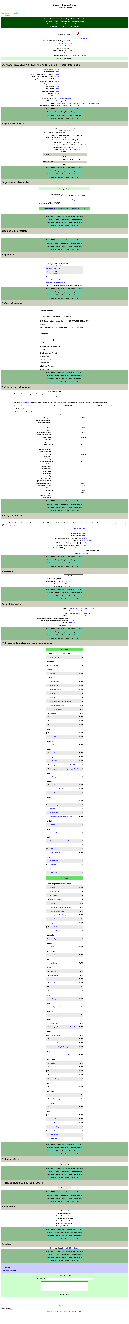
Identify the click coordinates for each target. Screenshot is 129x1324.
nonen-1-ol (53, 864)
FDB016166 (72, 623)
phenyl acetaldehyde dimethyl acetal (61, 816)
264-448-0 (67, 41)
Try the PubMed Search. (70, 1248)
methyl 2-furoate (55, 793)
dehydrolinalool (55, 657)
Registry (84, 543)
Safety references (78, 21)
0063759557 (85, 553)
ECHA (44, 41)
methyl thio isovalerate (57, 1015)
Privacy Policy (78, 1311)
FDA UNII (60, 43)
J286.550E (67, 46)
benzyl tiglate (54, 665)
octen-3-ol (53, 721)
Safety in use (65, 21)
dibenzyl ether (54, 681)
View (83, 528)
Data (83, 548)
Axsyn (48, 260)
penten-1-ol (53, 927)
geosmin (52, 693)
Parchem (49, 277)
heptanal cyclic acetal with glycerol (61, 701)
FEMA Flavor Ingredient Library (106, 405)
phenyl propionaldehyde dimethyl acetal (62, 765)
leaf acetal (53, 808)
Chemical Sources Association (56, 282)
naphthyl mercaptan (56, 1099)
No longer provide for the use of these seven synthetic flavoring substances (77, 103)
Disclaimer (71, 1311)
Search (76, 26)
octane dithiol (54, 987)
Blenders (64, 24)
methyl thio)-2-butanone (57, 1095)
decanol (52, 753)
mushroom (68, 200)
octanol (52, 717)
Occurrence (79, 24)
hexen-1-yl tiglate (55, 805)
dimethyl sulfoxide (55, 1007)
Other (57, 24)
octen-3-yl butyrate (55, 852)
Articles (62, 26)
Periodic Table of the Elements (77, 616)
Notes (69, 26)
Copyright (49, 1311)
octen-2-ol (53, 845)
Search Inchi (68, 579)
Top (78, 118)
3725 (56, 101)
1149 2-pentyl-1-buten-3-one (63, 98)
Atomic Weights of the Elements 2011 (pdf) (81, 608)
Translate (17, 1310)
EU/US (52, 19)
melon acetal (54, 812)
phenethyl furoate (55, 833)
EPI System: (77, 528)
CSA (81, 285)
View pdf (12, 526)
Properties (60, 19)
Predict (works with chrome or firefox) (75, 55)
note (3, 642)
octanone (52, 824)
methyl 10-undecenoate (57, 737)
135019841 (68, 586)
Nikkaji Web (59, 46)
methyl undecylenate (56, 709)
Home (46, 19)
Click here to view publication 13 (23, 411)
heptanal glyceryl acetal (57, 705)
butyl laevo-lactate (55, 745)
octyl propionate (55, 777)
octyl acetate (53, 761)
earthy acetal (54, 801)
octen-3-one (53, 725)
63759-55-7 (85, 538)
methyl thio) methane (56, 919)
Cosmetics (81, 19)
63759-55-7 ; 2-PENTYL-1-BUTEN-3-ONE (67, 105)
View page (5, 526)
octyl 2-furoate (54, 1134)
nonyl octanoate (55, 757)
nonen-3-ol (53, 713)
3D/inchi (84, 38)
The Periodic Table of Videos (77, 611)
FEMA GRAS (26, 402)
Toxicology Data (86, 540)
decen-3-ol (53, 785)
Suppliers (48, 21)
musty (63, 200)
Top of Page (63, 1306)
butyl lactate (53, 673)
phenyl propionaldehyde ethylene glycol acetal (64, 769)
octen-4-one (53, 872)
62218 (84, 545)
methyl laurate (54, 860)
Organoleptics (71, 19)
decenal (52, 733)
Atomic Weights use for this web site (79, 613)
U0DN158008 (68, 43)
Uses (71, 24)
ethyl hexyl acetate (55, 689)
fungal (74, 200)
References (49, 24)
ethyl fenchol (54, 685)
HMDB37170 (72, 620)
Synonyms (54, 26)
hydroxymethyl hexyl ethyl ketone (60, 789)
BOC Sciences (53, 268)
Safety (56, 21)
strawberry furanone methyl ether (60, 841)
